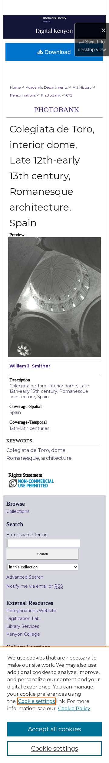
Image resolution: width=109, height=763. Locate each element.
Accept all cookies (54, 729)
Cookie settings (36, 701)
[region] (54, 705)
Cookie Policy (74, 708)
